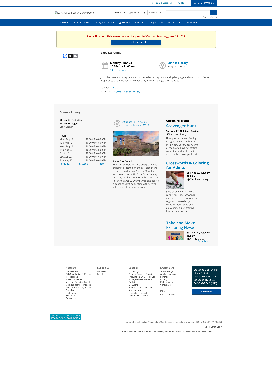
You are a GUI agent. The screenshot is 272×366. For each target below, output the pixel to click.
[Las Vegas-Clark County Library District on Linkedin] (59, 289)
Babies (115, 88)
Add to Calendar (118, 70)
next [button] (102, 163)
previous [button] (66, 163)
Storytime (117, 91)
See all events (205, 241)
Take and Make (182, 225)
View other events (136, 42)
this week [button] (83, 163)
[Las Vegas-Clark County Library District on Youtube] (59, 284)
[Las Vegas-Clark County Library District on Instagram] (59, 279)
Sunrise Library (178, 63)
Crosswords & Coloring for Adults (187, 165)
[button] (163, 3)
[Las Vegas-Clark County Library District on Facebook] (59, 268)
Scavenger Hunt (181, 125)
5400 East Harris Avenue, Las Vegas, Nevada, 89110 (135, 123)
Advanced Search (210, 17)
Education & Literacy (131, 91)
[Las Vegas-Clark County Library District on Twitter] (59, 273)
